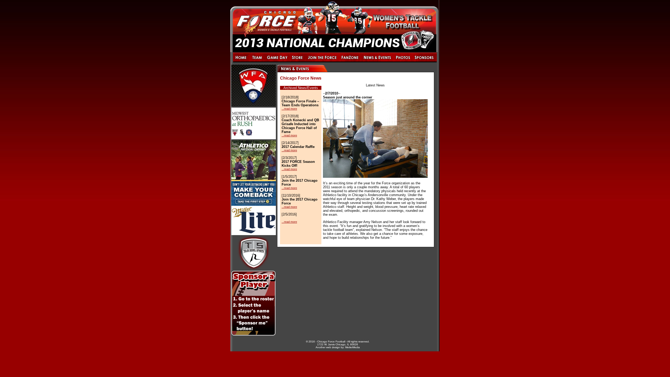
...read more (289, 108)
